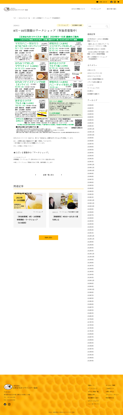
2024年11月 (90, 167)
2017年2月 (90, 331)
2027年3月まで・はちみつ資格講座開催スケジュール (97, 40)
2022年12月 (90, 236)
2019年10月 (90, 289)
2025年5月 (90, 150)
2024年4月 (90, 188)
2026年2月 (90, 123)
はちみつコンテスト (93, 73)
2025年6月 (90, 147)
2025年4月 (90, 153)
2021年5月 (90, 271)
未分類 (89, 91)
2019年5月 (90, 298)
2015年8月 (90, 346)
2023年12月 (90, 200)
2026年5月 (90, 114)
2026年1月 (90, 126)
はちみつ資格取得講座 (94, 79)
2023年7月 (90, 215)
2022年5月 (90, 248)
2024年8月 (90, 176)
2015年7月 (90, 349)
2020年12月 (90, 280)
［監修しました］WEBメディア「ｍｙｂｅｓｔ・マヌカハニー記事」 (98, 45)
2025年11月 (90, 132)
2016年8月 (90, 334)
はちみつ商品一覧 (93, 391)
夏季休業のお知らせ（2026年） (96, 49)
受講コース (91, 385)
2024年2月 (90, 194)
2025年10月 (90, 135)
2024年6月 (90, 182)
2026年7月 (90, 108)
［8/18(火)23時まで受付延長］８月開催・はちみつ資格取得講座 (97, 53)
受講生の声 (91, 395)
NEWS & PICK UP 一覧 (24, 18)
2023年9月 (90, 209)
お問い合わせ (110, 391)
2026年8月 (90, 105)
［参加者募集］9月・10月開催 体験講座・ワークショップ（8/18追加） (29, 219)
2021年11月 (90, 254)
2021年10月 (90, 257)
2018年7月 (90, 307)
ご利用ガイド (110, 388)
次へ (35, 175)
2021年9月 (90, 260)
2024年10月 (90, 170)
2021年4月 (90, 274)
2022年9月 (90, 242)
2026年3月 (90, 120)
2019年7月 (90, 295)
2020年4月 (90, 286)
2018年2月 (90, 316)
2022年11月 (90, 239)
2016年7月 (90, 337)
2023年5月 (90, 221)
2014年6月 (90, 358)
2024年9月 (90, 173)
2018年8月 (90, 304)
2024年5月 (90, 185)
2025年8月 (90, 141)
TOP (14, 18)
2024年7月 (90, 179)
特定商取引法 (110, 398)
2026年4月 (90, 117)
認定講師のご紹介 (93, 398)
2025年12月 (90, 129)
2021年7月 (90, 266)
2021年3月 (90, 277)
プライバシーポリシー (112, 395)
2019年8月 (90, 292)
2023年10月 (90, 206)
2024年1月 (90, 197)
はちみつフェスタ (92, 76)
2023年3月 (90, 227)
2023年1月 (90, 233)
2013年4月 (90, 361)
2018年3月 (90, 313)
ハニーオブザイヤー (94, 404)
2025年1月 (90, 161)
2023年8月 (90, 212)
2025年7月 (90, 144)
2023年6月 (90, 218)
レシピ (89, 85)
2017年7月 (90, 322)
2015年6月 (90, 352)
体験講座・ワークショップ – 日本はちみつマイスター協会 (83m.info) (34, 159)
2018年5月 (90, 310)
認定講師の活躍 (77, 25)
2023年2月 (90, 230)
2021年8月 (90, 263)
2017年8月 (90, 319)
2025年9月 (90, 138)
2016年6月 (90, 340)
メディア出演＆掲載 (93, 82)
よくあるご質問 (110, 385)
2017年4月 (90, 328)
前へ (61, 175)
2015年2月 (90, 355)
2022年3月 (90, 251)
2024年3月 (90, 191)
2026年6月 (90, 111)
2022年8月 (90, 245)
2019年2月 (90, 301)
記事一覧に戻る (48, 175)
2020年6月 (90, 283)
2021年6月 (90, 268)
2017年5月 (90, 325)
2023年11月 (90, 203)
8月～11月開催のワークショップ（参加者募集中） (97, 58)
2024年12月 (90, 164)
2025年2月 (90, 159)
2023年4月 (90, 224)
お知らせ (90, 70)
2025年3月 (90, 156)
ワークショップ (63, 25)
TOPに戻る (48, 237)
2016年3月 (90, 343)
